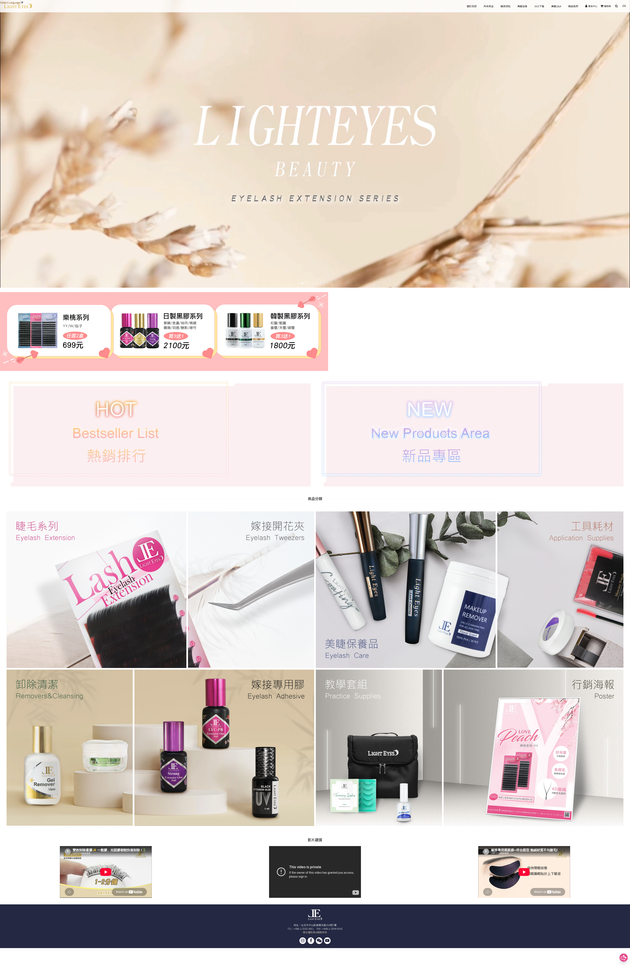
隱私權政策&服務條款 (315, 932)
